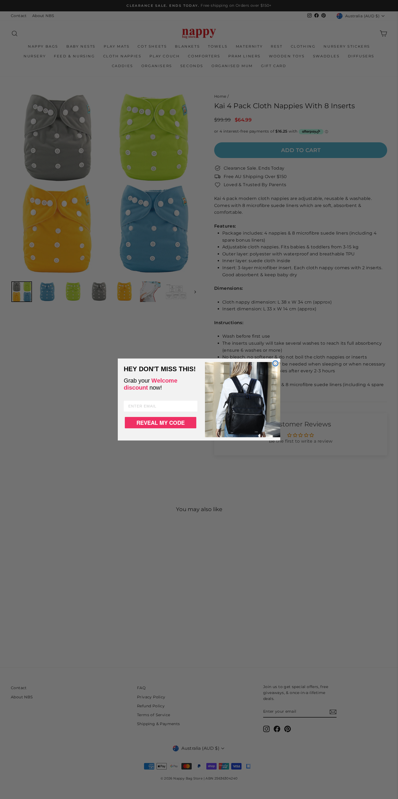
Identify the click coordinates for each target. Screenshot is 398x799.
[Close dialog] (275, 363)
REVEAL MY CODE (160, 422)
